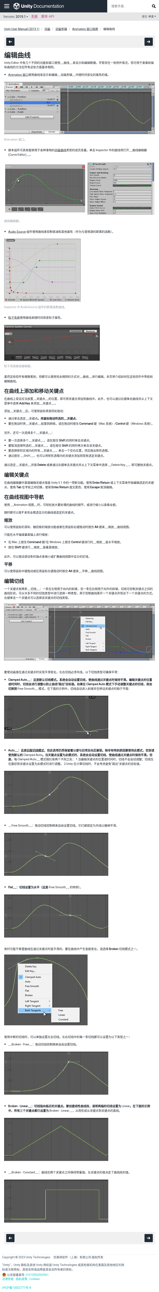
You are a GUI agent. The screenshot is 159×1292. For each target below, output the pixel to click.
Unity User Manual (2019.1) (21, 29)
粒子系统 (14, 317)
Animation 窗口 (18, 74)
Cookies (34, 1279)
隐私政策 (21, 1279)
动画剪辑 (61, 29)
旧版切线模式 (35, 750)
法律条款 (8, 1279)
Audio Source (17, 231)
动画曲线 (60, 150)
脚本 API (47, 16)
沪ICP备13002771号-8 (16, 1287)
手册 (34, 16)
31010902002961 (37, 1274)
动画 (47, 29)
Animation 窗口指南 (85, 29)
